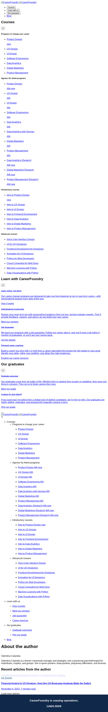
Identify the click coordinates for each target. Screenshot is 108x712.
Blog (9, 16)
